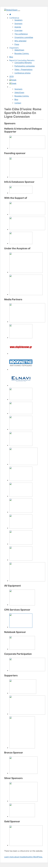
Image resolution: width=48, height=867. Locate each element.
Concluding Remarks (23, 62)
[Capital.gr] (27, 322)
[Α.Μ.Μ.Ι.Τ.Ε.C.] (27, 214)
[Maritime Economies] (20, 399)
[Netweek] (20, 496)
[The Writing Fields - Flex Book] (22, 649)
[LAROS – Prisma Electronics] (22, 816)
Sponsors (18, 23)
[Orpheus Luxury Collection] (27, 670)
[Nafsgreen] (20, 445)
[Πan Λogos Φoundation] (27, 148)
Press (16, 44)
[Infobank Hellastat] (20, 193)
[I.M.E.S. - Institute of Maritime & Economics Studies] (20, 243)
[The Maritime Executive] (20, 528)
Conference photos (22, 73)
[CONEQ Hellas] (22, 605)
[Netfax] (20, 480)
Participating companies (24, 66)
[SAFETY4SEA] (20, 512)
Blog (11, 57)
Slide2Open (19, 50)
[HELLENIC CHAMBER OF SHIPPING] (26, 294)
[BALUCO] (23, 773)
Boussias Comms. (21, 53)
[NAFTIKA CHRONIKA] (23, 464)
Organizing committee (23, 37)
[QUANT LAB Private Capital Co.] (20, 627)
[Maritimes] (20, 429)
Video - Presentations (23, 69)
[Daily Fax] (20, 337)
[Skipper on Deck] (20, 560)
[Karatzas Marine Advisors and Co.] (26, 177)
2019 (11, 76)
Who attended (20, 41)
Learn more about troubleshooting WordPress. (23, 857)
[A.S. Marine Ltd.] (26, 845)
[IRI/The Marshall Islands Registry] (22, 693)
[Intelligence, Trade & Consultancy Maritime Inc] (27, 714)
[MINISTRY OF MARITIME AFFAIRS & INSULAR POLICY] (26, 272)
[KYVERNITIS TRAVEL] (23, 801)
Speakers (18, 20)
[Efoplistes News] (20, 353)
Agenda (17, 27)
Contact (17, 103)
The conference (21, 34)
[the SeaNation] (20, 544)
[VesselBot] (22, 748)
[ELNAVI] (20, 385)
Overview (18, 30)
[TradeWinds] (27, 581)
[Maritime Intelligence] (20, 413)
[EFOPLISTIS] (20, 369)
